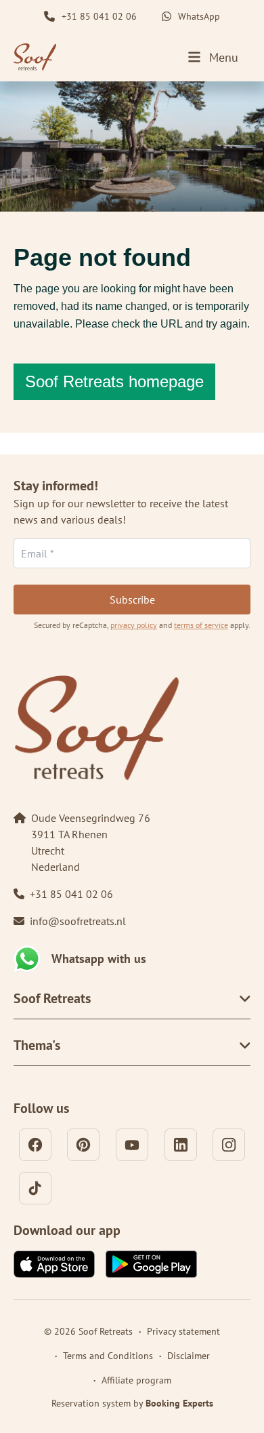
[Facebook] (35, 1144)
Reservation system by (132, 1403)
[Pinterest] (83, 1144)
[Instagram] (229, 1144)
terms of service (201, 625)
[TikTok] (35, 1188)
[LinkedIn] (180, 1144)
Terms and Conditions (108, 1356)
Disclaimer (188, 1356)
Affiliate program (136, 1380)
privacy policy (133, 625)
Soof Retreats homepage (114, 381)
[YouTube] (132, 1144)
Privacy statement (183, 1331)
